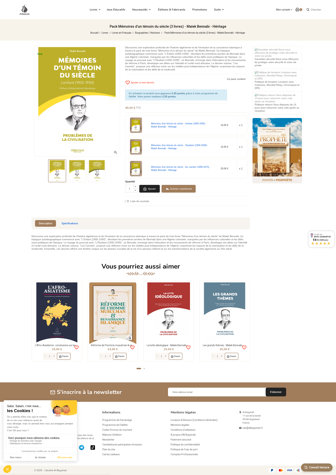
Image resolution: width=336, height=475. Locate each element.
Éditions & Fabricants (171, 10)
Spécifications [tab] (70, 223)
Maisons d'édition (112, 434)
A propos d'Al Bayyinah (183, 434)
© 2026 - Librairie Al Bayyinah (50, 470)
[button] (138, 368)
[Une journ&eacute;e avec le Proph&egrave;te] (277, 150)
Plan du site (108, 449)
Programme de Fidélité (115, 425)
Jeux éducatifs (116, 10)
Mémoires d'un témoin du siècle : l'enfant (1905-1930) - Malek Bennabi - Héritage (178, 125)
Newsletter (108, 439)
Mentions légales (180, 425)
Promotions (199, 10)
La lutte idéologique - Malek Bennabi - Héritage (172, 345)
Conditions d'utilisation (183, 429)
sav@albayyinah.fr (253, 428)
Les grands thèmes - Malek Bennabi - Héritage (228, 345)
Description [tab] (45, 223)
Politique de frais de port (184, 449)
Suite (217, 10)
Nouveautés (140, 10)
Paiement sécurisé (181, 439)
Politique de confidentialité (185, 444)
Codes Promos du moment (117, 429)
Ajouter (152, 188)
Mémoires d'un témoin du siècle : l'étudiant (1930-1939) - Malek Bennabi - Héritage (179, 147)
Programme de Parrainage (117, 420)
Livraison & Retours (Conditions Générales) (194, 420)
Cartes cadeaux (111, 454)
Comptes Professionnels (184, 454)
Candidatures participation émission (122, 444)
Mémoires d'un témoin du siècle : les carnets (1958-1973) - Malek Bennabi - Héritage (180, 168)
